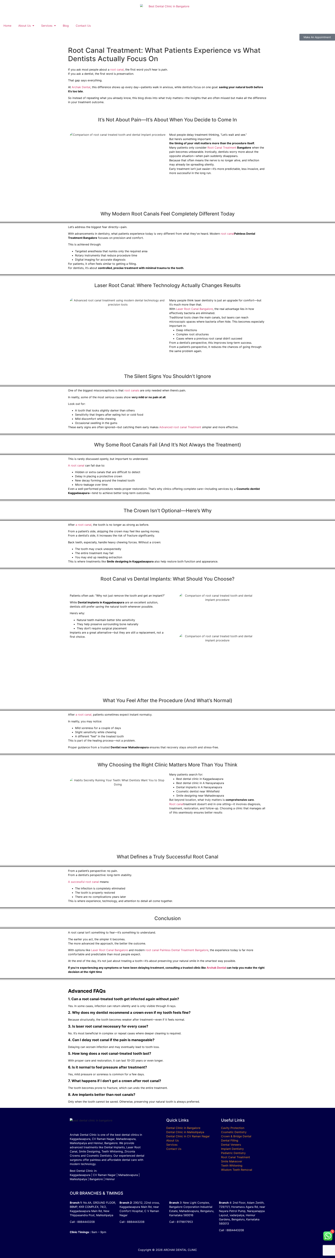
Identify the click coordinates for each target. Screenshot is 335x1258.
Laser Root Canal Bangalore (194, 309)
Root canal (176, 804)
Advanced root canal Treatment (180, 427)
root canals (131, 390)
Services (46, 25)
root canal (117, 69)
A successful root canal (83, 881)
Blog (66, 25)
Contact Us (83, 25)
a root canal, (84, 714)
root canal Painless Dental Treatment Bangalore (177, 950)
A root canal (76, 465)
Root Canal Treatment (221, 147)
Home (7, 25)
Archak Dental (81, 87)
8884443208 (86, 1222)
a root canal (83, 524)
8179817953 (185, 1222)
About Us (24, 25)
